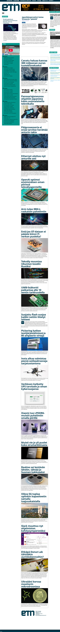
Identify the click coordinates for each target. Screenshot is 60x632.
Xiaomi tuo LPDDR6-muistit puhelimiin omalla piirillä (33, 415)
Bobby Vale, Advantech (8, 110)
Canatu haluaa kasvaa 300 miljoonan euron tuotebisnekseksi (34, 63)
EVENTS (34, 0)
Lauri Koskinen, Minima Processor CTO (11, 119)
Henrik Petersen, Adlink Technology (10, 71)
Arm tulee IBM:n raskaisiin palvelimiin (33, 210)
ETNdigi (39, 0)
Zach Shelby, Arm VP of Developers (10, 113)
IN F (4, 16)
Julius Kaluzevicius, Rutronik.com (9, 102)
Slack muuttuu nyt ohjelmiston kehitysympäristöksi (33, 528)
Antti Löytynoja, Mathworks (9, 122)
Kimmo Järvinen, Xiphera (8, 92)
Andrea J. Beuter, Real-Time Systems (10, 96)
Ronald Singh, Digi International (9, 97)
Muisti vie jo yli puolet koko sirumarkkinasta (34, 444)
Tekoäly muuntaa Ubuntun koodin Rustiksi (31, 264)
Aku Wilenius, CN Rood (8, 59)
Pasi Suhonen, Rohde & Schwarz (9, 84)
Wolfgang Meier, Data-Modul (9, 107)
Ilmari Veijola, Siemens (8, 123)
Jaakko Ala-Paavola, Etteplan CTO (10, 116)
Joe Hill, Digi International (8, 61)
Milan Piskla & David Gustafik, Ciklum (10, 79)
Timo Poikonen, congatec (8, 63)
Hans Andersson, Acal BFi (8, 83)
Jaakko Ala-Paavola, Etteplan (9, 57)
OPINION (52, 29)
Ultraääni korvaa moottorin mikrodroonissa (31, 584)
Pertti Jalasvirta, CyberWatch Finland (10, 99)
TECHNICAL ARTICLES (25, 0)
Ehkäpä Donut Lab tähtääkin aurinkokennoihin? (32, 554)
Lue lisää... (5, 40)
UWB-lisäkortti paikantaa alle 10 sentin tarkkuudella (33, 290)
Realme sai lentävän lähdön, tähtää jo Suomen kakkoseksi (33, 469)
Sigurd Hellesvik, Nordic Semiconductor (11, 93)
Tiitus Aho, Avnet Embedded (9, 82)
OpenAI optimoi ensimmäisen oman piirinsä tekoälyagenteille (32, 183)
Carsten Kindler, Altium (8, 103)
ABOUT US (45, 0)
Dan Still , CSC (6, 73)
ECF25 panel (6, 64)
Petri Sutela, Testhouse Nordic (9, 69)
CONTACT (51, 0)
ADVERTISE (9, 0)
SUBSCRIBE (16, 0)
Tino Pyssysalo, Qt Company (9, 105)
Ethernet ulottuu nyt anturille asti (33, 157)
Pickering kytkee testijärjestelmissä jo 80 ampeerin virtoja (33, 333)
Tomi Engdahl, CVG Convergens (9, 70)
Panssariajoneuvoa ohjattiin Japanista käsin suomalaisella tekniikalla (32, 100)
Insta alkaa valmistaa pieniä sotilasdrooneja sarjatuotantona (34, 361)
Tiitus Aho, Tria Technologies (9, 60)
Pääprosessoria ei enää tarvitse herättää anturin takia (34, 130)
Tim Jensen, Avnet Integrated (9, 120)
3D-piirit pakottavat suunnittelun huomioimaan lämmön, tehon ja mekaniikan (10, 21)
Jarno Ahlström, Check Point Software (10, 80)
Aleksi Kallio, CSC (7, 74)
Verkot (23, 22)
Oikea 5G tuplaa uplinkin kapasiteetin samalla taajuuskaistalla (33, 497)
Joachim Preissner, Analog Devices (10, 86)
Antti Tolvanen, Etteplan (8, 75)
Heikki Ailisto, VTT (7, 117)
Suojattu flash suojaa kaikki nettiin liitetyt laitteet (33, 317)
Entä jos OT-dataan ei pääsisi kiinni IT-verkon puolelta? (33, 234)
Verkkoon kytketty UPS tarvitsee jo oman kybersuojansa (34, 386)
